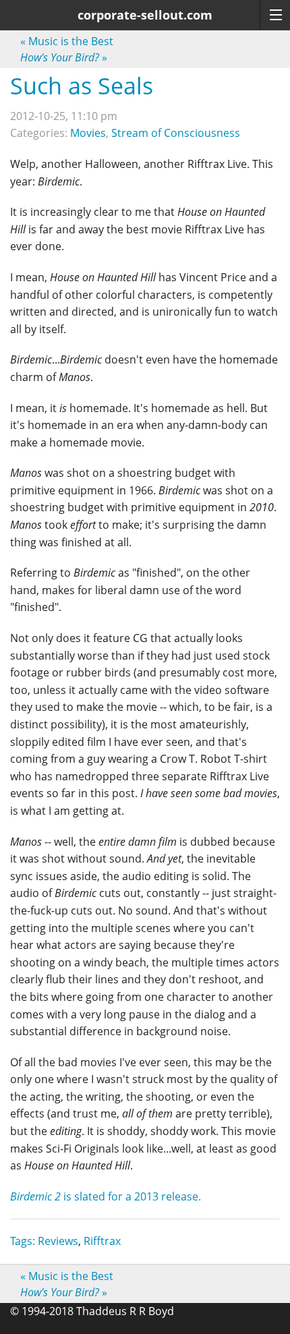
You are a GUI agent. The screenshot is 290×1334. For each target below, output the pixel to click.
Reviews (58, 1241)
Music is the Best (66, 41)
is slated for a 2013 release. (105, 1196)
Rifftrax (102, 1241)
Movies (88, 132)
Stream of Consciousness (175, 132)
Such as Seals (81, 85)
